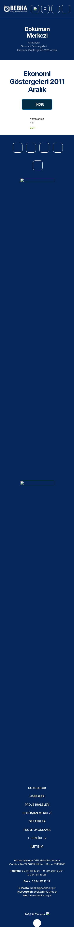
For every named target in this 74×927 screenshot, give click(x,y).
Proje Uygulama (37, 830)
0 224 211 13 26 (52, 870)
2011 (32, 127)
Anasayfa (34, 42)
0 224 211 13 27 (31, 870)
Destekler (37, 821)
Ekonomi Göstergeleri (34, 46)
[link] (37, 325)
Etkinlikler (37, 838)
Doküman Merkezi (37, 813)
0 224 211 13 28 (37, 874)
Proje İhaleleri (37, 804)
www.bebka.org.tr (40, 895)
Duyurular (37, 788)
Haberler (37, 796)
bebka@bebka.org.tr (42, 887)
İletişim (37, 846)
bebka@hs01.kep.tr (45, 891)
